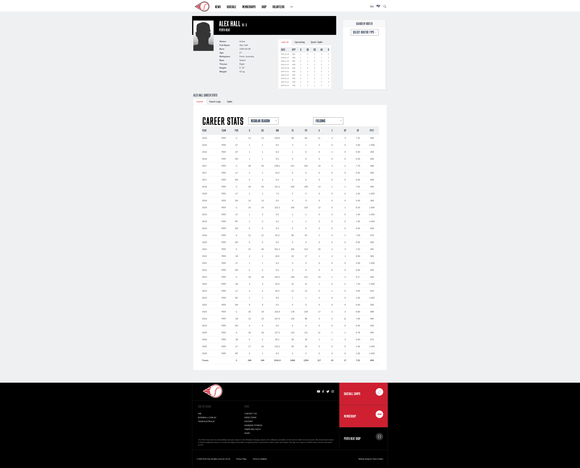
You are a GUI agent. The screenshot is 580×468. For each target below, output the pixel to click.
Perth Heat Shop (352, 439)
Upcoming (300, 42)
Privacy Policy (241, 459)
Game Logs (215, 101)
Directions (250, 418)
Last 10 (284, 42)
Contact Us (250, 414)
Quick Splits (317, 42)
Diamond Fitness (253, 425)
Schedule (231, 6)
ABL (200, 414)
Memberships (249, 6)
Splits (229, 101)
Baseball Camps (352, 394)
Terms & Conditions (260, 459)
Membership (350, 416)
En (372, 6)
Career (199, 101)
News (218, 6)
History (248, 421)
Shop (264, 6)
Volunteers (278, 6)
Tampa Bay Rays (252, 429)
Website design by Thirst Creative (370, 459)
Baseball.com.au (207, 418)
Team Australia (206, 421)
